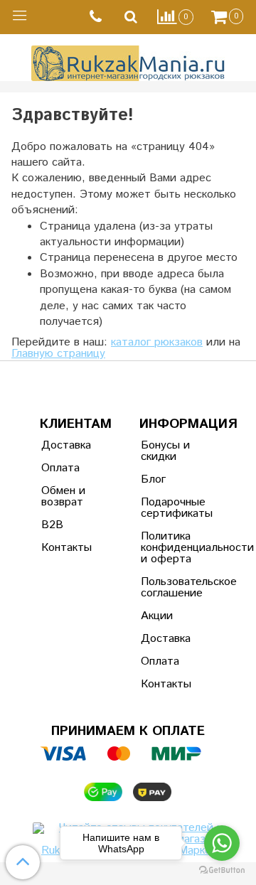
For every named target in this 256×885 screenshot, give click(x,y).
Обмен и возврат (63, 496)
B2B (52, 525)
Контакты (66, 548)
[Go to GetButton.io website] (222, 870)
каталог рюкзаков (157, 342)
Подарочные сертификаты (175, 508)
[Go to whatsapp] (222, 843)
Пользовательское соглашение (175, 587)
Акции (157, 616)
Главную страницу (58, 353)
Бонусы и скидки (165, 451)
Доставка (66, 445)
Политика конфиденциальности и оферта (175, 547)
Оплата (60, 468)
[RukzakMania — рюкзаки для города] (128, 61)
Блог (153, 479)
